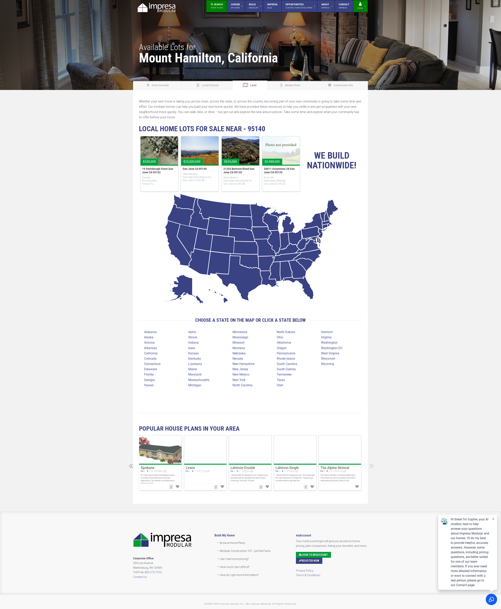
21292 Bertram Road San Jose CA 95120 (238, 170)
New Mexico (240, 374)
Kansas (193, 353)
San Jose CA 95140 (195, 168)
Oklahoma (284, 342)
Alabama (150, 332)
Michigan (194, 385)
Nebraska (239, 353)
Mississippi (240, 337)
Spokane (147, 468)
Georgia (149, 380)
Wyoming (327, 364)
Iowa (191, 348)
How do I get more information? (239, 575)
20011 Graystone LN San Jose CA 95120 (279, 170)
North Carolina (242, 385)
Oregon (282, 348)
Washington (329, 342)
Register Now (310, 560)
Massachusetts (198, 380)
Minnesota (239, 332)
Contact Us (140, 576)
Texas (281, 380)
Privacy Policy (304, 570)
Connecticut (152, 364)
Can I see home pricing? (234, 558)
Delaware (150, 369)
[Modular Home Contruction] (156, 8)
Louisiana (195, 364)
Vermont (327, 332)
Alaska (148, 337)
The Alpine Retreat (334, 468)
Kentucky (194, 358)
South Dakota (286, 369)
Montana (238, 348)
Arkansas (150, 348)
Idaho (192, 332)
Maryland (194, 374)
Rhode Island (286, 358)
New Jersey (240, 369)
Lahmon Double (243, 468)
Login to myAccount (314, 554)
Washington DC (331, 348)
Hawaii (149, 385)
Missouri (238, 342)
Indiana (193, 342)
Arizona (149, 342)
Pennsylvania (286, 353)
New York (238, 380)
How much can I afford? (235, 567)
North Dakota (286, 332)
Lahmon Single (287, 468)
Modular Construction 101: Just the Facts (245, 550)
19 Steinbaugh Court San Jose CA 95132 (157, 170)
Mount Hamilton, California (208, 58)
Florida (149, 374)
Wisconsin (328, 358)
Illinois (192, 337)
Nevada (237, 358)
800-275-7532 (153, 572)
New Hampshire (243, 364)
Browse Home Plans (232, 542)
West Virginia (330, 353)
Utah (280, 385)
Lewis (190, 468)
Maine (192, 369)
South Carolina (287, 364)
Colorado (150, 358)
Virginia (326, 337)
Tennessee (284, 374)
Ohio (280, 337)
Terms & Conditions (308, 575)
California (151, 353)
